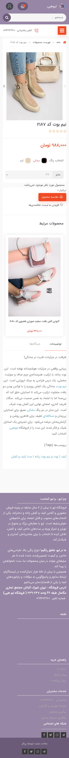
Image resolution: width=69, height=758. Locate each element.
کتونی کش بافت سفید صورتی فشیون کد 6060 (34, 321)
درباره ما (61, 669)
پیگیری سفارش (57, 712)
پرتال (24, 744)
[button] (22, 6)
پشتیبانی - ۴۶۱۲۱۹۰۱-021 (53, 700)
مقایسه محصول (50, 197)
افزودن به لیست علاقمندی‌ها (44, 205)
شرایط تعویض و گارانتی (52, 706)
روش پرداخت (58, 680)
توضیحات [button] (55, 344)
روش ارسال (60, 674)
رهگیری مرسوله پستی (53, 718)
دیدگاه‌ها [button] (34, 344)
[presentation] (65, 86)
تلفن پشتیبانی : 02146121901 (18, 30)
